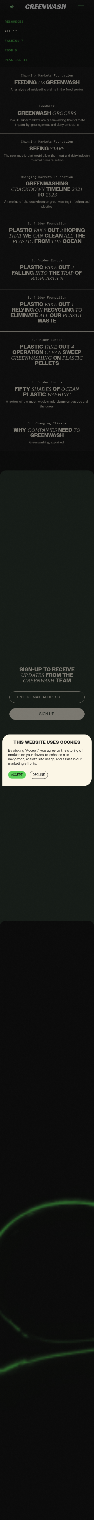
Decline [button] (39, 774)
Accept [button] (17, 774)
